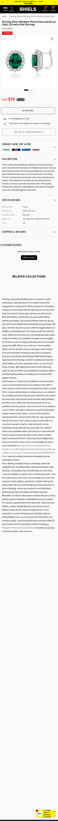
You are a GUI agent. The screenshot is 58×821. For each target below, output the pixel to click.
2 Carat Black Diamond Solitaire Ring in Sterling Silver (31, 449)
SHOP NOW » (29, 3)
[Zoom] (52, 39)
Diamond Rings (28, 527)
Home (4, 16)
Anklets (15, 527)
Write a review (29, 257)
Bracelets (6, 527)
